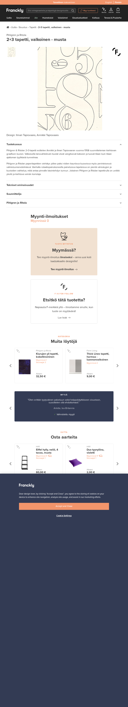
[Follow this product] (18, 351)
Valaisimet (63, 18)
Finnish (118, 2)
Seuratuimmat (23, 18)
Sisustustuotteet (80, 18)
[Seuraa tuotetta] (116, 52)
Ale (36, 18)
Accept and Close (64, 506)
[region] (64, 590)
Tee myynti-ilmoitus (62, 269)
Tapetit (32, 27)
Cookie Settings (64, 515)
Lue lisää (62, 317)
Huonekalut (47, 18)
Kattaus (96, 18)
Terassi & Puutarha (113, 18)
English (108, 2)
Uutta (9, 18)
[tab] (64, 144)
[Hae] (73, 10)
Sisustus (23, 27)
